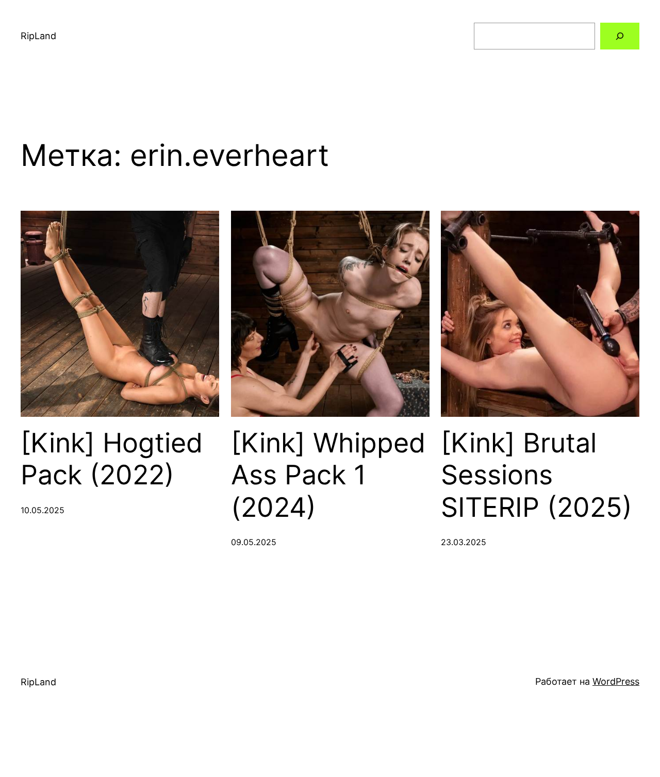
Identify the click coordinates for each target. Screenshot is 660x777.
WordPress (615, 681)
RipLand (38, 35)
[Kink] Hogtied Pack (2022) (112, 459)
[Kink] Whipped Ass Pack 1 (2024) (328, 475)
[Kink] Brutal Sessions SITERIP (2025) (536, 475)
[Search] (619, 36)
